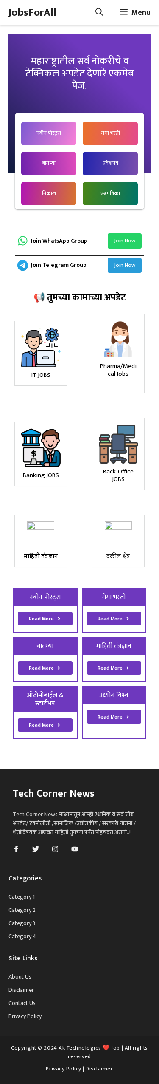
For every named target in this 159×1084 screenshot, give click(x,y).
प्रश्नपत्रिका (110, 193)
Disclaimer (21, 990)
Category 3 (21, 923)
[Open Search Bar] (99, 12)
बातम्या (49, 163)
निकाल (49, 193)
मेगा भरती (110, 133)
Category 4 (22, 936)
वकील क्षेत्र (118, 556)
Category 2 (22, 910)
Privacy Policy (25, 1016)
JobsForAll (32, 12)
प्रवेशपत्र (110, 163)
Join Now (124, 240)
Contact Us (22, 1003)
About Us (19, 977)
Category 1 (21, 897)
